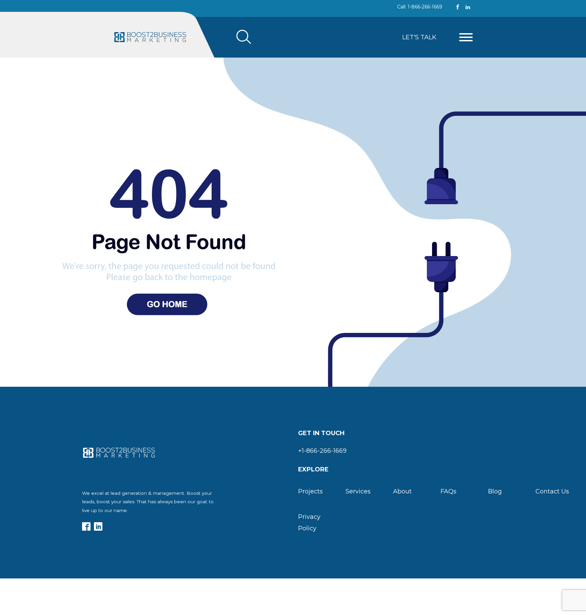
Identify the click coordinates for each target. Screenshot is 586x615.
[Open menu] (466, 37)
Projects (310, 491)
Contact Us (552, 491)
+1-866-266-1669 (322, 450)
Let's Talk (419, 37)
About (402, 491)
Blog (495, 491)
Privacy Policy (309, 522)
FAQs (448, 491)
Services (358, 491)
